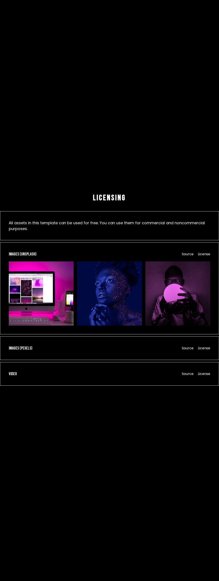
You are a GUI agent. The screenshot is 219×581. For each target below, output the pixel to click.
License (204, 254)
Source (188, 254)
